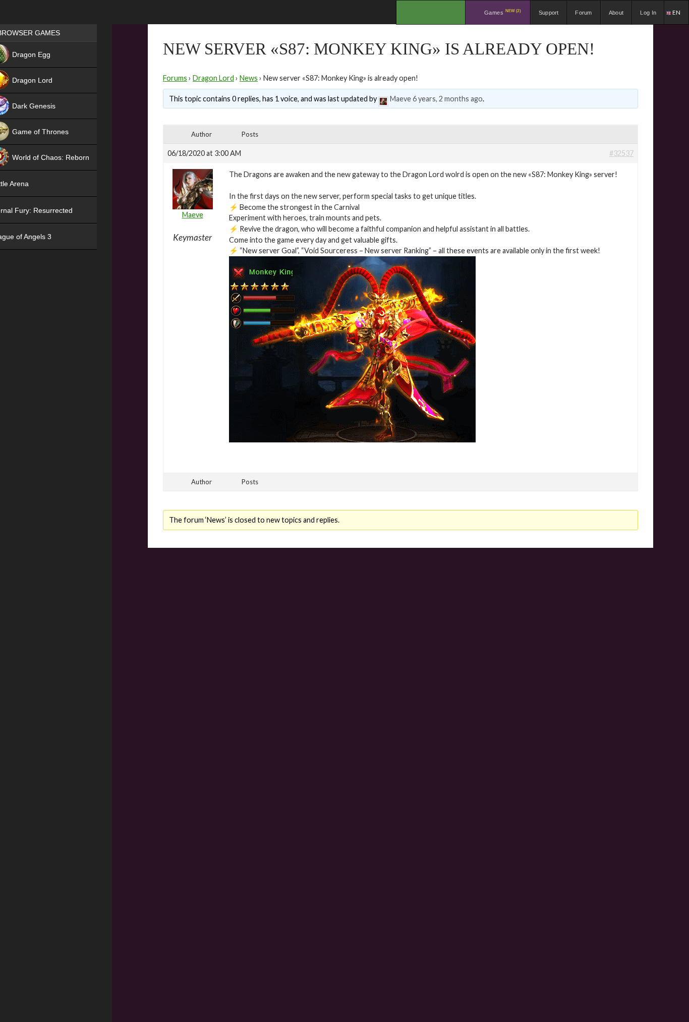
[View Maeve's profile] (383, 98)
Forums (175, 78)
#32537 (621, 153)
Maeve (400, 98)
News (249, 78)
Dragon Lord (213, 78)
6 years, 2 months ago (448, 98)
